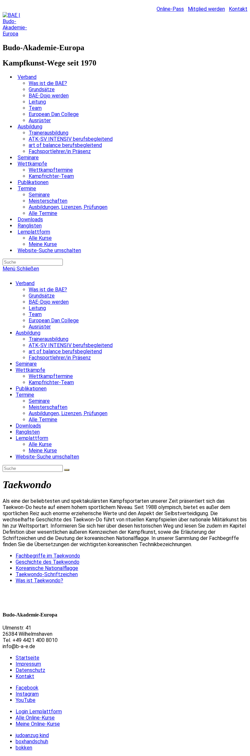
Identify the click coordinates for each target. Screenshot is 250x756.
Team (35, 314)
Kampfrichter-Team (51, 382)
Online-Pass (170, 9)
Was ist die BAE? (48, 289)
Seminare (26, 364)
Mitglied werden (206, 9)
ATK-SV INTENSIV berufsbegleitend (71, 345)
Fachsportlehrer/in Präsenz (60, 358)
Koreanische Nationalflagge (47, 568)
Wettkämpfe (30, 370)
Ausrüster (40, 327)
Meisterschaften (48, 407)
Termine (25, 395)
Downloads (28, 426)
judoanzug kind (32, 735)
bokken (24, 748)
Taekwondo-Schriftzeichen (47, 574)
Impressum (28, 664)
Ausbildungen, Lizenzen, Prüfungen (68, 413)
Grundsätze (42, 296)
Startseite (27, 658)
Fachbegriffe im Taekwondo (48, 556)
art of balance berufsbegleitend (65, 351)
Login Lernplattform (39, 711)
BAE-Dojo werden (49, 302)
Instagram (27, 694)
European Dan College (54, 320)
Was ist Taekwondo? (39, 580)
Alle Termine (43, 419)
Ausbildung (28, 333)
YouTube (25, 700)
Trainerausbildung (48, 339)
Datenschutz (30, 670)
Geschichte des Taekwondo (47, 562)
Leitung (37, 308)
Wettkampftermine (51, 376)
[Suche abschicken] (66, 470)
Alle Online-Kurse (35, 718)
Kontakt (238, 9)
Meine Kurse (43, 450)
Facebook (27, 688)
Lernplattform (32, 438)
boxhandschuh (32, 741)
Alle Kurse (40, 444)
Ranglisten (28, 432)
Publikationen (31, 388)
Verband (25, 283)
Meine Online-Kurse (38, 724)
